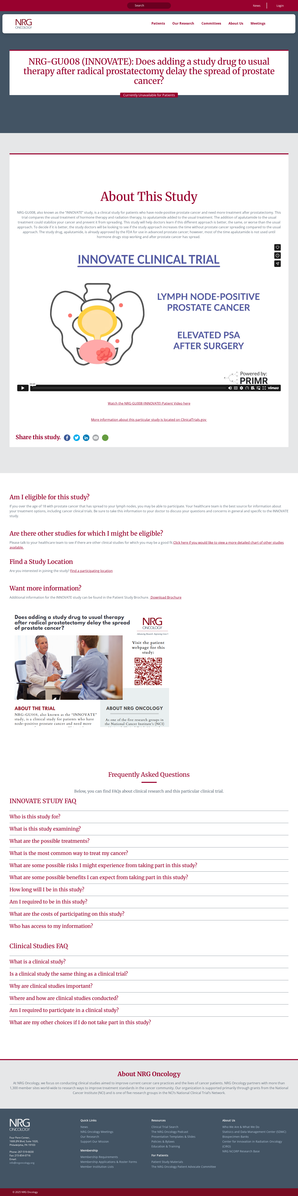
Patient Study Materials (167, 1162)
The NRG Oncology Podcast (169, 1132)
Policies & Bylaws (163, 1141)
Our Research (89, 1137)
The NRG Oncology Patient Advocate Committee (183, 1167)
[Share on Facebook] (67, 437)
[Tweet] (76, 437)
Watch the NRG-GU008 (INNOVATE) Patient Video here (149, 403)
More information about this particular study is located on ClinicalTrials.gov (149, 419)
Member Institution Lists (97, 1167)
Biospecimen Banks (235, 1137)
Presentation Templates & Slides (173, 1137)
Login (280, 6)
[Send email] (95, 437)
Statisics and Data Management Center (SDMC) (254, 1132)
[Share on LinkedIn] (86, 437)
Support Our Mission (94, 1141)
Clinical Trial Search (164, 1127)
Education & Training (165, 1146)
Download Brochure (165, 597)
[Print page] (105, 437)
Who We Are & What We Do (240, 1127)
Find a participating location (91, 571)
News (256, 6)
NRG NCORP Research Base (241, 1151)
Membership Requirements (99, 1157)
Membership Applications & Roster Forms (108, 1162)
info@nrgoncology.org (22, 1163)
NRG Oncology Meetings (96, 1132)
